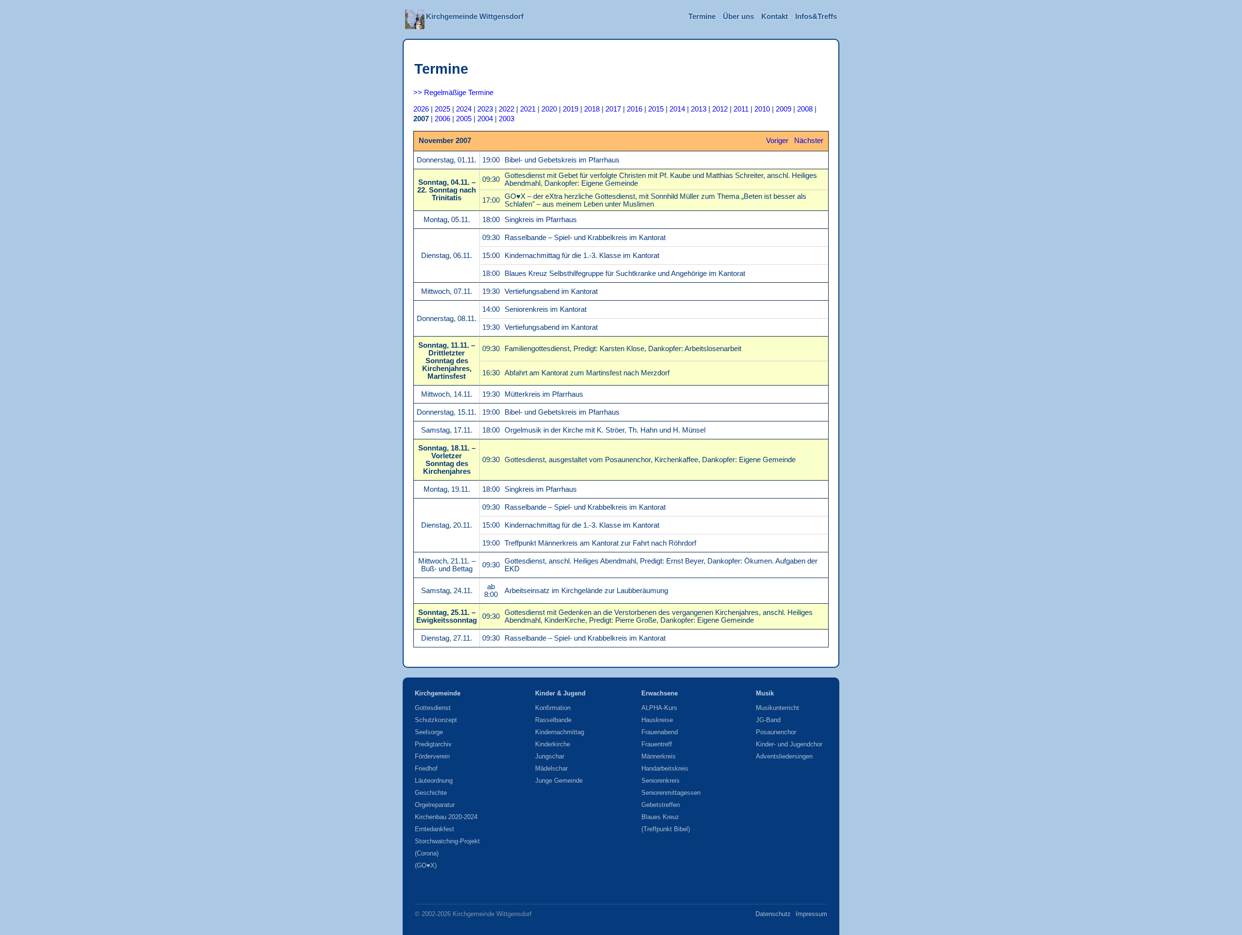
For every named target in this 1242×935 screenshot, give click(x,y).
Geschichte (431, 792)
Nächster (808, 141)
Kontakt (774, 16)
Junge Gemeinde (559, 780)
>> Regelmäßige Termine (453, 93)
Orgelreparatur (435, 804)
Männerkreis (658, 756)
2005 (464, 119)
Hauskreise (657, 720)
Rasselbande (553, 720)
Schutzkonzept (436, 720)
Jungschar (549, 756)
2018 (592, 109)
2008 (805, 109)
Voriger (777, 141)
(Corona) (427, 853)
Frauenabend (659, 732)
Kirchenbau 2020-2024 (446, 817)
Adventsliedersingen (784, 756)
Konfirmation (553, 707)
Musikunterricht (777, 707)
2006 (442, 119)
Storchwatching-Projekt (447, 841)
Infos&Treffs (816, 16)
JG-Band (768, 720)
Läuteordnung (434, 780)
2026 (421, 109)
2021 (528, 109)
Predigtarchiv (433, 744)
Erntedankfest (434, 829)
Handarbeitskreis (664, 768)
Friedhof (426, 768)
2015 (656, 109)
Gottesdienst (433, 707)
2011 (741, 109)
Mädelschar (551, 768)
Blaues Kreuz (660, 817)
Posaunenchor (776, 732)
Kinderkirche (552, 744)
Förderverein (432, 756)
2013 (698, 109)
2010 (762, 109)
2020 (549, 109)
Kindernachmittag (559, 732)
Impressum (811, 914)
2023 (485, 109)
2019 (570, 109)
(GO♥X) (426, 865)
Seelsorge (429, 732)
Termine (702, 16)
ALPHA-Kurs (659, 707)
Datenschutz (773, 914)
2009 (783, 109)
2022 (506, 109)
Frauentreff (656, 744)
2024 (464, 109)
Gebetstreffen (660, 804)
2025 (442, 109)
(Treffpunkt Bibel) (665, 829)
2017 (613, 109)
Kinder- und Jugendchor (789, 744)
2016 (634, 109)
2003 (506, 119)
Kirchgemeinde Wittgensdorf (474, 16)
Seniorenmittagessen (671, 792)
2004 (485, 119)
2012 (720, 109)
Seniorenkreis (660, 780)
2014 (677, 109)
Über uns (738, 16)
